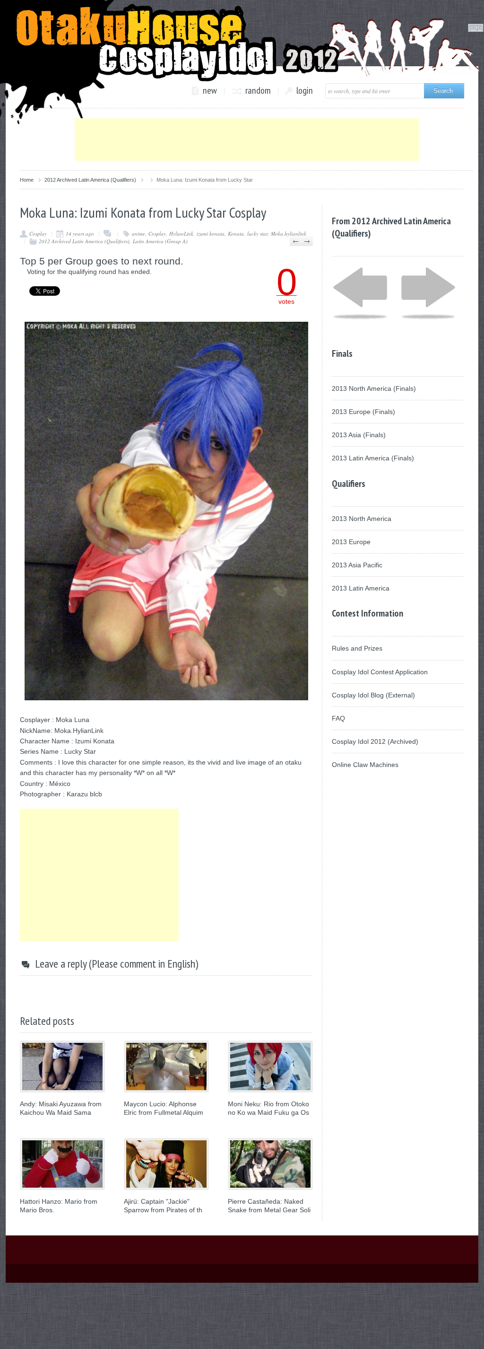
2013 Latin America (360, 588)
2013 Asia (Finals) (359, 435)
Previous (296, 241)
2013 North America (361, 518)
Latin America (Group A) (160, 241)
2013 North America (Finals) (374, 388)
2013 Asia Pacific (357, 565)
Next (307, 241)
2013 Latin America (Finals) (373, 458)
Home (27, 180)
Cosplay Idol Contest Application (380, 672)
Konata (236, 233)
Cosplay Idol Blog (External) (373, 695)
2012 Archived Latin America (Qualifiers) (90, 180)
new (210, 91)
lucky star (257, 233)
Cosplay (38, 233)
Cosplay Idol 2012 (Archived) (375, 741)
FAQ (338, 718)
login (304, 91)
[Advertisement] (247, 139)
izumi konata (211, 233)
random (258, 91)
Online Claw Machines (365, 764)
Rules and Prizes (357, 648)
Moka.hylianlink (288, 233)
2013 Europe (351, 542)
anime (138, 233)
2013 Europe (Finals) (363, 411)
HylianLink (181, 233)
